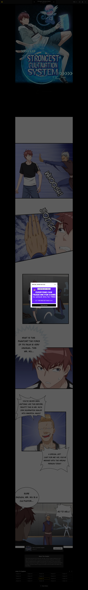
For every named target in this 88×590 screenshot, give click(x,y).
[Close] (55, 284)
